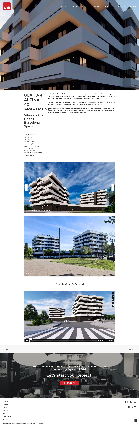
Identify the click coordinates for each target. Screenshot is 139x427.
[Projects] (68, 45)
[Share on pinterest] (66, 284)
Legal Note (41, 423)
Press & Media (118, 6)
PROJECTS (64, 6)
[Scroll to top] (135, 420)
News (106, 6)
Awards (97, 6)
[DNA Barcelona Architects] (7, 6)
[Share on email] (83, 284)
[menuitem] (64, 6)
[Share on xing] (79, 284)
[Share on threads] (62, 284)
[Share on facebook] (56, 284)
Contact (132, 6)
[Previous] (26, 191)
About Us (86, 6)
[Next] (113, 191)
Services (75, 6)
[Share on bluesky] (76, 284)
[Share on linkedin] (69, 284)
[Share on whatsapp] (72, 284)
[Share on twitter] (59, 284)
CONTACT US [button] (69, 383)
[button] (125, 407)
